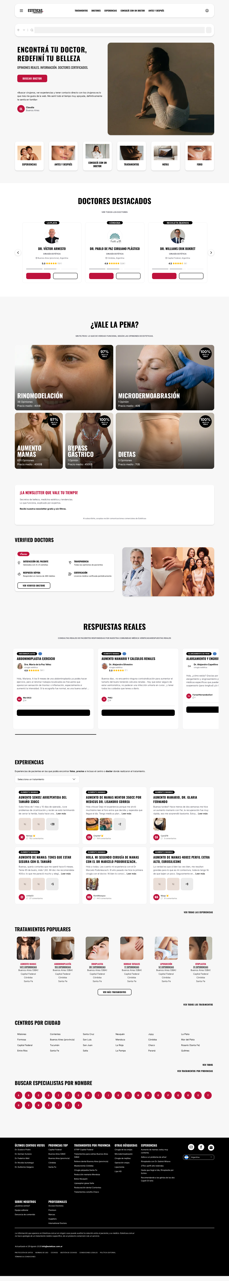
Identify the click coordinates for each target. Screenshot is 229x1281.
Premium (52, 1210)
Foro (199, 164)
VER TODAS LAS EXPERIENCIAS (198, 912)
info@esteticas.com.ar (52, 1246)
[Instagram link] (191, 1148)
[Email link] (211, 1147)
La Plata (185, 1034)
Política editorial (108, 1252)
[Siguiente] (211, 253)
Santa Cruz (88, 1034)
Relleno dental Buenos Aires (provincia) (91, 1161)
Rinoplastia (97, 963)
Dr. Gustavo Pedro (23, 1149)
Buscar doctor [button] (32, 78)
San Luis (87, 1039)
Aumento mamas (29, 792)
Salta (85, 1050)
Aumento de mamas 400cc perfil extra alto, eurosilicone (181, 859)
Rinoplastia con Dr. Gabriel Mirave (155, 1161)
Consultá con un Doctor (97, 164)
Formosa (21, 1039)
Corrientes (55, 1034)
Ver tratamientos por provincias (195, 1071)
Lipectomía (119, 1167)
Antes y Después (63, 164)
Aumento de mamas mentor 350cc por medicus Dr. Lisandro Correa (113, 799)
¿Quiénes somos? (22, 1206)
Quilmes (185, 1050)
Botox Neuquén (81, 1179)
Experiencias (29, 164)
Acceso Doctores (55, 1206)
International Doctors (57, 1223)
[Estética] (35, 11)
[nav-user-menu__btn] (207, 10)
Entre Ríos (22, 1050)
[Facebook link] (201, 1148)
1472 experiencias (28, 967)
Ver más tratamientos (114, 992)
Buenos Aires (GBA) (28, 970)
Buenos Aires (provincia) (62, 1039)
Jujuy (151, 1034)
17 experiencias (131, 967)
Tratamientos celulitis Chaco (86, 1192)
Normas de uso (41, 1252)
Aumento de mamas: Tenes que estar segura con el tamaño (45, 859)
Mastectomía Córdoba (83, 1166)
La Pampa (121, 1050)
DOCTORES (96, 10)
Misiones (21, 1034)
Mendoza (120, 1039)
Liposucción (166, 963)
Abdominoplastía (62, 963)
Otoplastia (200, 963)
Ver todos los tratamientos (198, 1004)
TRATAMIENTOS (81, 10)
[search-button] (209, 30)
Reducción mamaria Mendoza (87, 1174)
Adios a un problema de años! (153, 1157)
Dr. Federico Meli (22, 1158)
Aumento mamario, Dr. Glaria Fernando (175, 799)
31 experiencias (200, 967)
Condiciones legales (88, 1252)
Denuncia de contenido (25, 1214)
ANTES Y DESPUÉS (156, 10)
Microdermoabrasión (124, 1154)
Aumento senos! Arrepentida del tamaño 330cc (43, 799)
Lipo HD (118, 1171)
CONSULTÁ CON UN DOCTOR (133, 10)
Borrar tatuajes (132, 963)
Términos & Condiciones (25, 1256)
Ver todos (208, 1064)
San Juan (87, 1045)
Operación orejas (122, 1162)
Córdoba (28, 977)
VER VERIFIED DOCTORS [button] (34, 585)
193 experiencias (63, 967)
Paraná (151, 1050)
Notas (165, 164)
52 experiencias (166, 967)
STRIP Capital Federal (83, 1149)
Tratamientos (131, 164)
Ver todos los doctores (115, 212)
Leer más (61, 813)
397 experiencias (97, 967)
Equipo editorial (21, 1210)
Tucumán (54, 1045)
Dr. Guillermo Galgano (24, 1167)
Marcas (51, 1214)
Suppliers (52, 1219)
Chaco (151, 1045)
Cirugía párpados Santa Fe (85, 1170)
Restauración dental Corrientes (87, 1187)
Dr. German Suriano (23, 1154)
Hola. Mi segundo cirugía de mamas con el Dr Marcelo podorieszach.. (112, 859)
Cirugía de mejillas (123, 1158)
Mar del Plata (188, 1039)
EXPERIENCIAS (110, 10)
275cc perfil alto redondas (152, 1166)
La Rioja (120, 1045)
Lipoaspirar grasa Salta (84, 1183)
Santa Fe (28, 981)
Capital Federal (28, 974)
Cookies (54, 1252)
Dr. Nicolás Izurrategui (24, 1162)
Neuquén (120, 1034)
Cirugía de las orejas (123, 1149)
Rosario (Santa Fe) (190, 1045)
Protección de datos (24, 1252)
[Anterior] (18, 253)
